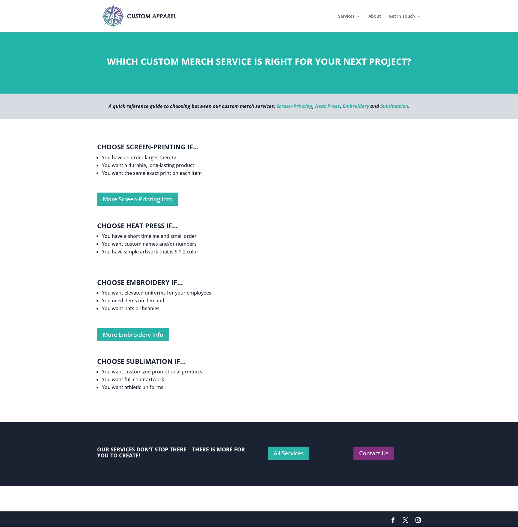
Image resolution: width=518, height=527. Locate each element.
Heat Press (327, 106)
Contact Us (374, 453)
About (374, 16)
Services (346, 16)
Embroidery (356, 106)
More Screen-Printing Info (138, 199)
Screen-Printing (294, 106)
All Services (289, 453)
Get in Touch (402, 16)
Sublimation (394, 106)
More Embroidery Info (133, 335)
